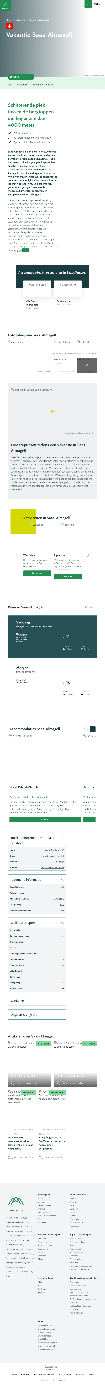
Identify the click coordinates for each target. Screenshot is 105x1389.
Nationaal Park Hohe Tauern (81, 1306)
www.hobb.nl (43, 1339)
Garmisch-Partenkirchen (80, 1269)
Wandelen (42, 1238)
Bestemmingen (44, 1205)
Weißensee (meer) (77, 1252)
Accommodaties (44, 1212)
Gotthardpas (75, 1282)
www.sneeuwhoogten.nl (47, 1342)
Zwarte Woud (75, 1262)
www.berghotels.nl (45, 1336)
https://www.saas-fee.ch (52, 867)
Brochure (22, 84)
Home (8, 20)
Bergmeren (43, 1249)
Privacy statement (64, 1374)
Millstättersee (75, 1238)
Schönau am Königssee (79, 1242)
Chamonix (74, 1255)
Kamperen (42, 1242)
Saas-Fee (34, 165)
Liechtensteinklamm (78, 1285)
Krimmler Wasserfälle (79, 1295)
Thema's (41, 1209)
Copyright (80, 1374)
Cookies (91, 1374)
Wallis (31, 20)
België (72, 1212)
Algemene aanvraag (43, 84)
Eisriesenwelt (75, 1289)
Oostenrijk (74, 1198)
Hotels (40, 1285)
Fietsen (41, 1252)
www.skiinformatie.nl (46, 1346)
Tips (39, 1219)
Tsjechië (73, 1216)
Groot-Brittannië (76, 1222)
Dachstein (74, 1302)
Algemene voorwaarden (44, 1374)
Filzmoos (73, 1245)
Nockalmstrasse (76, 1313)
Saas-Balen (25, 169)
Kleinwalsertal (75, 1249)
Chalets (41, 1282)
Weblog (41, 1202)
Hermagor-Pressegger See (81, 1266)
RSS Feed (42, 1222)
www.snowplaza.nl (45, 1332)
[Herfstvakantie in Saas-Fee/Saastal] (25, 250)
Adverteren (25, 1374)
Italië (72, 1205)
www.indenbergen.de (46, 1329)
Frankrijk (73, 1202)
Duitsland (74, 1209)
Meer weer (89, 607)
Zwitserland (20, 20)
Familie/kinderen (45, 1245)
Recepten (42, 1255)
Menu (97, 3)
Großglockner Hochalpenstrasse (83, 1299)
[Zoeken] (88, 4)
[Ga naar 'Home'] (5, 5)
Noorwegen (74, 1226)
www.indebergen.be (46, 1325)
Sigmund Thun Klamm (79, 1292)
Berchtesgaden (76, 1259)
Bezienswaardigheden (47, 1216)
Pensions (41, 1292)
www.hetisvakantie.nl (46, 1349)
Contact (13, 1374)
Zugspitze (74, 1309)
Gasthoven (42, 1289)
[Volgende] (88, 555)
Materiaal (42, 1259)
